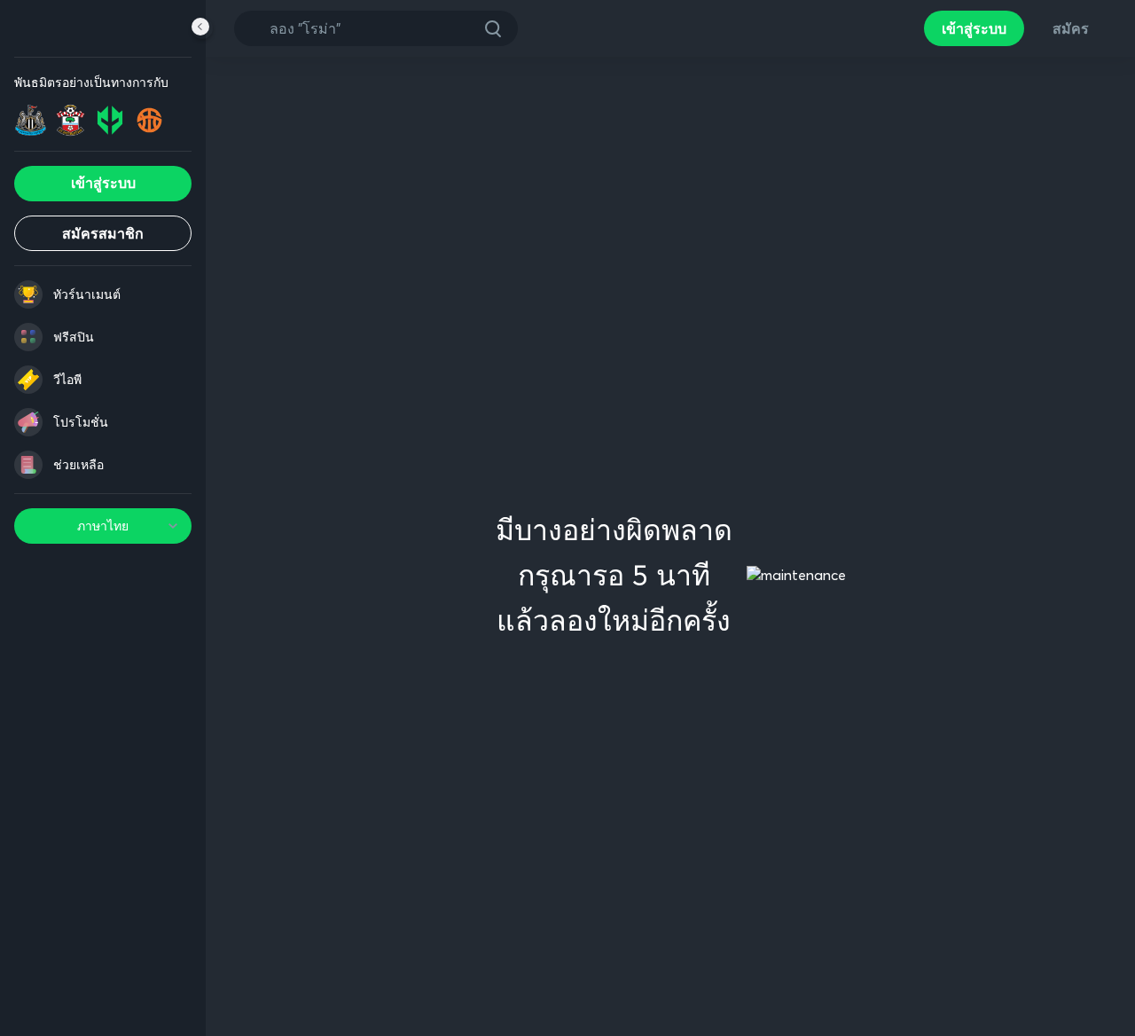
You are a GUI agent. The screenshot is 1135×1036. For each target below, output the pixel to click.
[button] (493, 28)
